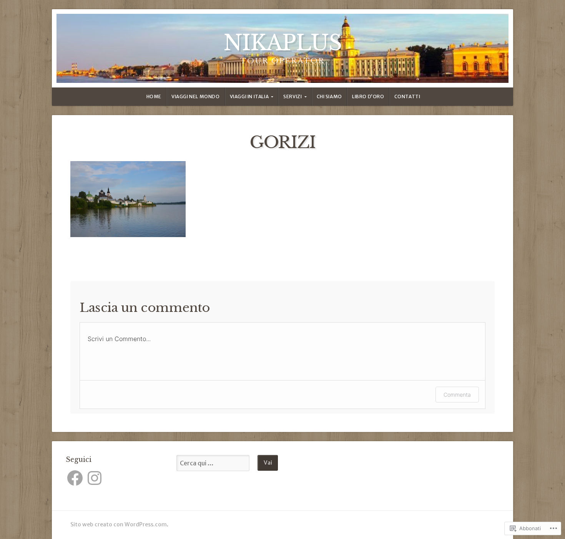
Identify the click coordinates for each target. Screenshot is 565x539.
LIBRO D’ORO (368, 96)
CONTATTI (407, 96)
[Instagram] (94, 478)
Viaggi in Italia (249, 96)
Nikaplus (283, 43)
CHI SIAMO (329, 96)
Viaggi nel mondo (195, 96)
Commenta (457, 394)
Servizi (292, 96)
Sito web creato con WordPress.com (118, 524)
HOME (153, 96)
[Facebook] (75, 478)
